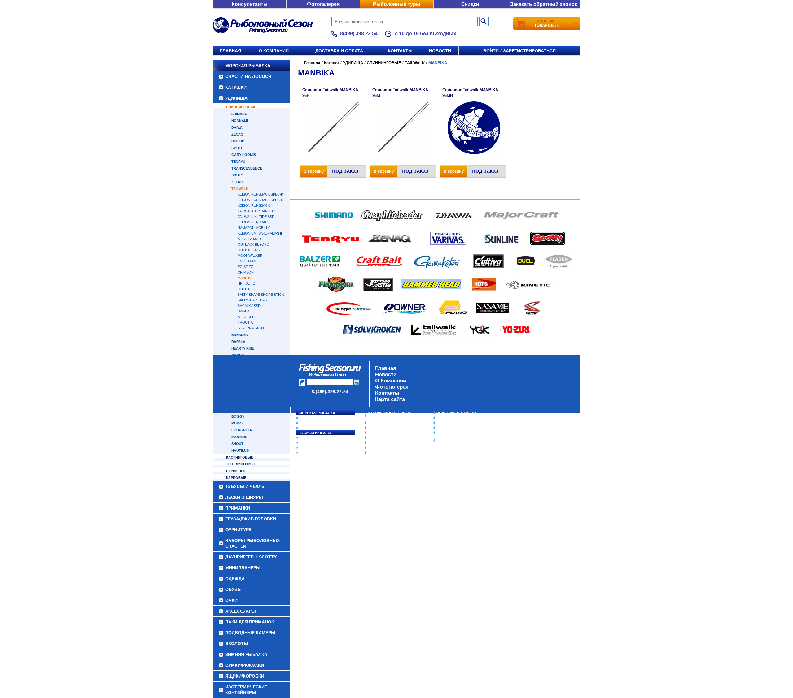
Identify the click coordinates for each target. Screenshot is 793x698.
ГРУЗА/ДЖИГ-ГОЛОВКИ (319, 448)
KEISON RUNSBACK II (255, 205)
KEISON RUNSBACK (254, 222)
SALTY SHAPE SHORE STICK (261, 294)
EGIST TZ (245, 267)
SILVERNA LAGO (251, 328)
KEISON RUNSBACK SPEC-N (260, 200)
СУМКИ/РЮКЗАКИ (451, 428)
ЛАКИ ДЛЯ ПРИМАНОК (387, 453)
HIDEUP (237, 141)
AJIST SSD (246, 317)
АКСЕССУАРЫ (380, 448)
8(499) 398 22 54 (359, 33)
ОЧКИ (373, 443)
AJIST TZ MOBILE (252, 239)
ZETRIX (237, 182)
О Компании (390, 381)
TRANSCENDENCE (246, 168)
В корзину (314, 171)
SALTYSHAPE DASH (253, 300)
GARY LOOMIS (243, 155)
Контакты (400, 50)
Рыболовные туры (396, 4)
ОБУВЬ (374, 438)
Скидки (470, 4)
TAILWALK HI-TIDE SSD (256, 216)
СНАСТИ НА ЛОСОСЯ (248, 76)
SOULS (237, 175)
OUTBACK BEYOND (253, 244)
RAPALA (238, 341)
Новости (440, 50)
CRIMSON (246, 272)
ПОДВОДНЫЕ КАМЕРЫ (456, 413)
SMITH (236, 148)
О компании (274, 50)
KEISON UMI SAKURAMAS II (260, 233)
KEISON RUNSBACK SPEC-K (260, 194)
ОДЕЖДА (375, 433)
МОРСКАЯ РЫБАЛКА (247, 65)
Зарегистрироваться (529, 50)
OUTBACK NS (249, 250)
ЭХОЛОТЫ (445, 418)
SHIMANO (239, 114)
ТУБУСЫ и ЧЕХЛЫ (315, 433)
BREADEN (239, 335)
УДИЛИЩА (236, 98)
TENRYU (238, 161)
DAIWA (237, 127)
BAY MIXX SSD (249, 306)
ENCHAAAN (247, 261)
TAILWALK (239, 189)
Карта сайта (390, 399)
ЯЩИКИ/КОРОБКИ (451, 433)
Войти (491, 50)
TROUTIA (245, 322)
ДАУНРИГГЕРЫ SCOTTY (388, 423)
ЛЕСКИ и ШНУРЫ (314, 438)
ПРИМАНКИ (309, 443)
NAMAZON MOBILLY (254, 228)
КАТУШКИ (236, 87)
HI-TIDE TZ (246, 283)
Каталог (331, 63)
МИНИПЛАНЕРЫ (382, 428)
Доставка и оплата (339, 50)
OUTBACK (246, 289)
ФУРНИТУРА (309, 453)
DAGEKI (244, 311)
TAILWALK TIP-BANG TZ (257, 211)
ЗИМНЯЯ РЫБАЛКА (453, 423)
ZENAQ (237, 134)
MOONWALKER (250, 255)
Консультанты (250, 4)
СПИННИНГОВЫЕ (241, 107)
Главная (230, 50)
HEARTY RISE (242, 348)
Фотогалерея (323, 4)
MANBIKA (245, 278)
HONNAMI (239, 121)
